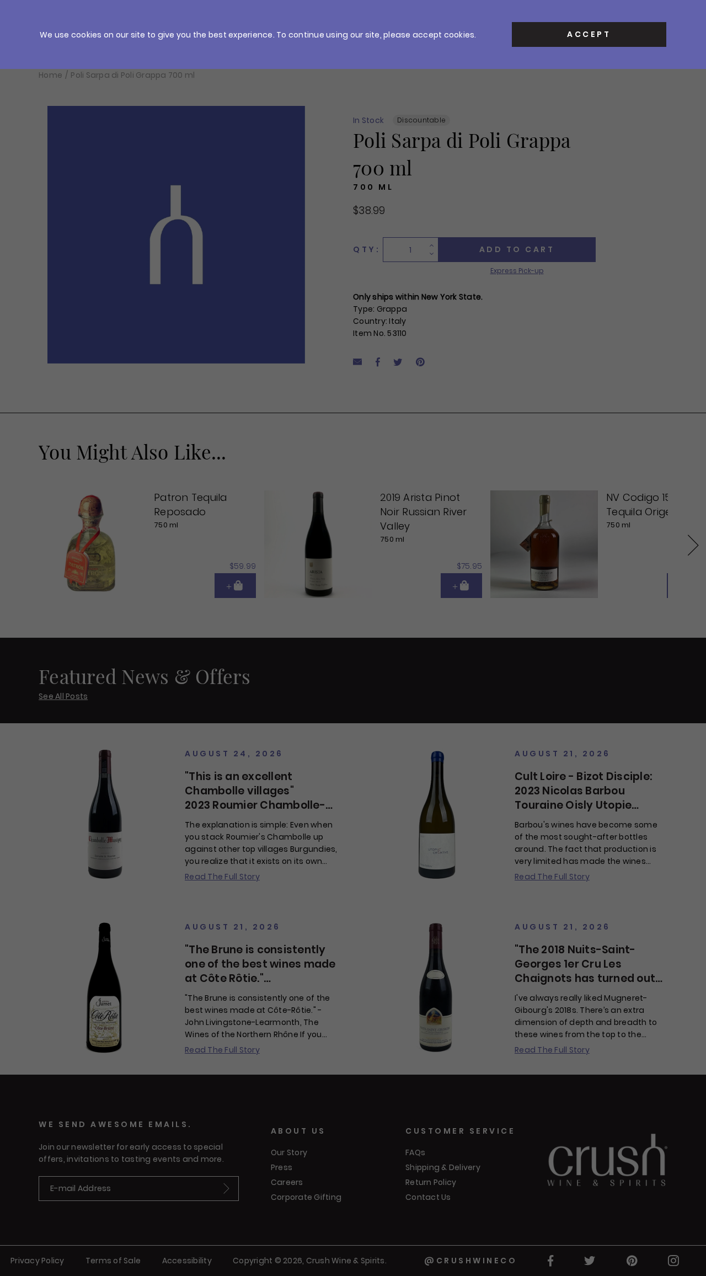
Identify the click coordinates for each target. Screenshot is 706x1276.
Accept (589, 34)
